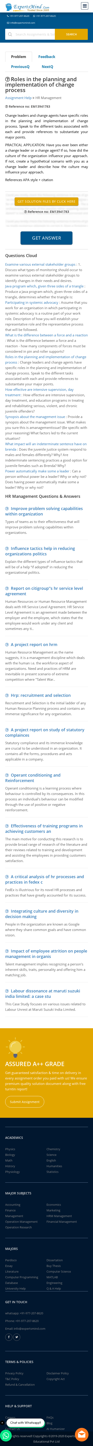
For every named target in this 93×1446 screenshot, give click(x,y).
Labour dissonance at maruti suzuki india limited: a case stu (42, 993)
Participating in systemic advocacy (31, 302)
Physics (10, 1149)
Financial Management (61, 1222)
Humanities (54, 1166)
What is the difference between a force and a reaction (46, 335)
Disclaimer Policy (57, 1373)
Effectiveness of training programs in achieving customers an (44, 828)
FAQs (49, 1417)
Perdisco (11, 1260)
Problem (18, 56)
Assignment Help (18, 97)
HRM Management (59, 1216)
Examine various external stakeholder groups (40, 264)
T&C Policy (12, 1379)
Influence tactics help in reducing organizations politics (40, 551)
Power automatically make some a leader (37, 471)
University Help (15, 1288)
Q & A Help (53, 1288)
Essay (9, 1266)
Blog (49, 1423)
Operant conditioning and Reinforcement (32, 777)
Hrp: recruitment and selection (41, 695)
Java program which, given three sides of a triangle (44, 286)
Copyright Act (55, 1379)
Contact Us (12, 1429)
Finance (10, 1210)
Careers (10, 1417)
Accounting (12, 1205)
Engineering (54, 1283)
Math (8, 1160)
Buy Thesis (53, 1266)
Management (14, 1216)
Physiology (12, 1172)
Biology (10, 1155)
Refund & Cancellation (20, 1385)
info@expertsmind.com (22, 22)
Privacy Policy (14, 1373)
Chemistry (53, 1149)
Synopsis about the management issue (35, 416)
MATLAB (52, 1277)
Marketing (53, 1210)
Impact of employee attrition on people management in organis (46, 953)
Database (11, 1283)
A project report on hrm (34, 644)
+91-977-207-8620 (19, 15)
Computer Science (58, 1271)
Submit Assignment (25, 1102)
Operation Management (21, 1222)
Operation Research (18, 1227)
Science (51, 1155)
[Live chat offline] (81, 1434)
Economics (53, 1205)
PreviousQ (20, 66)
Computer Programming (21, 1277)
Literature (12, 1271)
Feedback (46, 56)
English (51, 1160)
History (10, 1166)
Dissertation (54, 1260)
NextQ (47, 66)
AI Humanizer (55, 1429)
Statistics (52, 1172)
